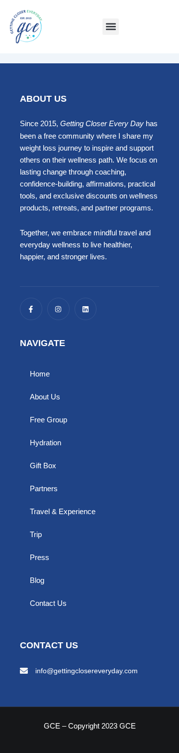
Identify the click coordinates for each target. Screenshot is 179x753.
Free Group (48, 420)
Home (40, 374)
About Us (45, 397)
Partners (44, 489)
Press (39, 558)
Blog (37, 580)
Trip (36, 535)
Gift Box (43, 466)
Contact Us (48, 603)
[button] (110, 26)
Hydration (45, 443)
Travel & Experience (62, 512)
